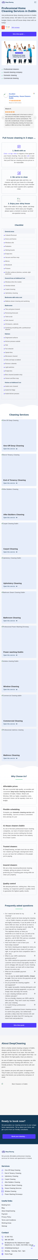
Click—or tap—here (10, 153)
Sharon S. (8, 108)
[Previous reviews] (3, 117)
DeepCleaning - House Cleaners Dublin (19, 97)
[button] (35, 2)
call (28, 156)
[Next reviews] (34, 117)
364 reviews (16, 27)
